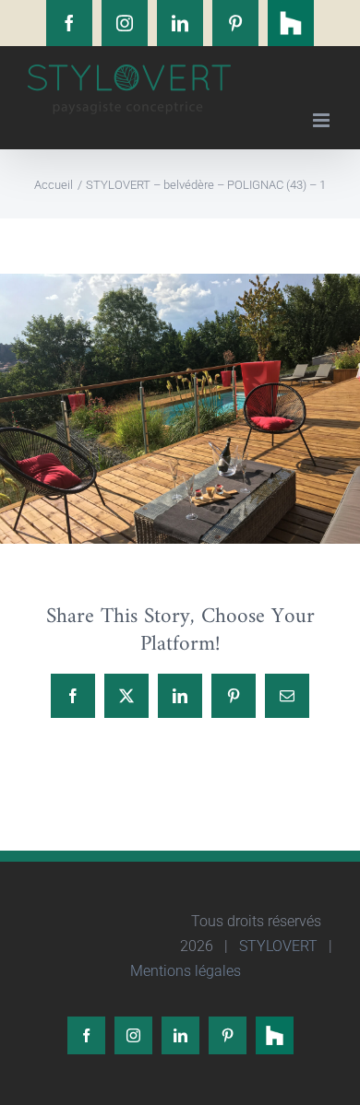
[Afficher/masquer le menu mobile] (322, 120)
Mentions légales (183, 971)
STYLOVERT (276, 946)
